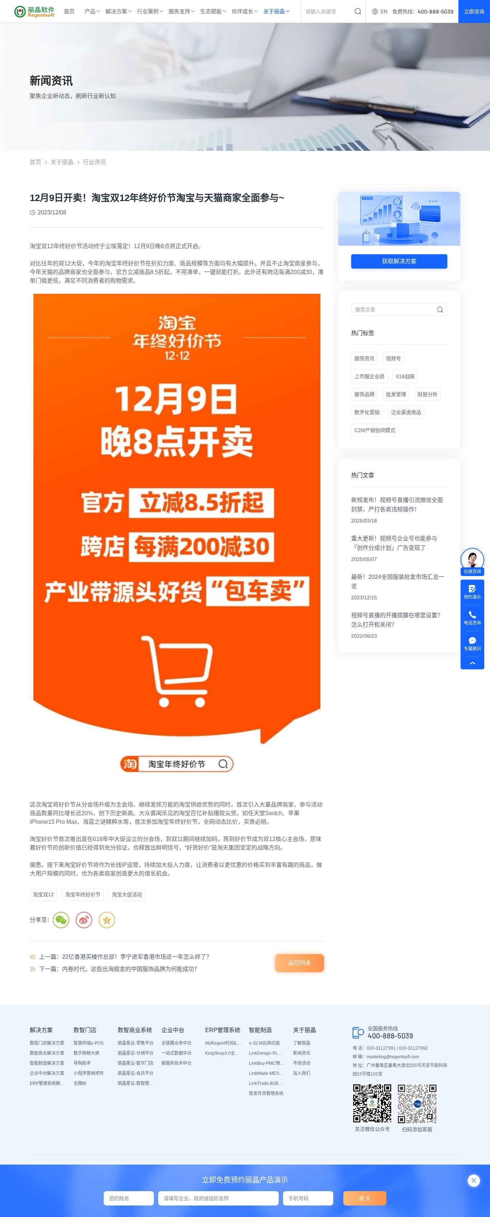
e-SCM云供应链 (264, 1043)
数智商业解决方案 (47, 1053)
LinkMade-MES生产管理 (267, 1073)
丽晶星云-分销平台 (136, 1053)
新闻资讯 (301, 1053)
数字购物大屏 (86, 1053)
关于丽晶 (274, 11)
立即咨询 (474, 11)
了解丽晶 (301, 1043)
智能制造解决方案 (47, 1063)
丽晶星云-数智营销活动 (136, 1083)
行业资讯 (94, 162)
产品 (90, 11)
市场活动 (301, 1063)
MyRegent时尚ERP (223, 1043)
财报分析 (428, 394)
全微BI (80, 1083)
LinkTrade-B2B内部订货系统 (267, 1083)
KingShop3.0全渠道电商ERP (223, 1053)
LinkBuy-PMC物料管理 (267, 1063)
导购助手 (82, 1063)
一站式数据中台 (176, 1053)
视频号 (393, 358)
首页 (69, 11)
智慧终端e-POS (89, 1043)
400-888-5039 (390, 1036)
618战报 (405, 376)
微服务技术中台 (176, 1063)
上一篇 (125, 957)
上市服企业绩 (369, 376)
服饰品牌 (364, 394)
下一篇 (119, 969)
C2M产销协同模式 (374, 430)
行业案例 (148, 11)
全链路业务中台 (176, 1043)
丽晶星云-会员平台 (136, 1073)
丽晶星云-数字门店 (136, 1063)
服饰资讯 (364, 358)
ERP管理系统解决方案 (48, 1083)
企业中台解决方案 (47, 1073)
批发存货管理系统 (266, 1093)
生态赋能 (211, 11)
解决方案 (116, 11)
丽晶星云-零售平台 (136, 1043)
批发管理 (396, 394)
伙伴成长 (242, 11)
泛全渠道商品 (406, 412)
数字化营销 (367, 412)
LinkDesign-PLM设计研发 (267, 1053)
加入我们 (301, 1073)
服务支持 (179, 11)
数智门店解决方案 (47, 1043)
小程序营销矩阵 (89, 1073)
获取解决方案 (399, 261)
